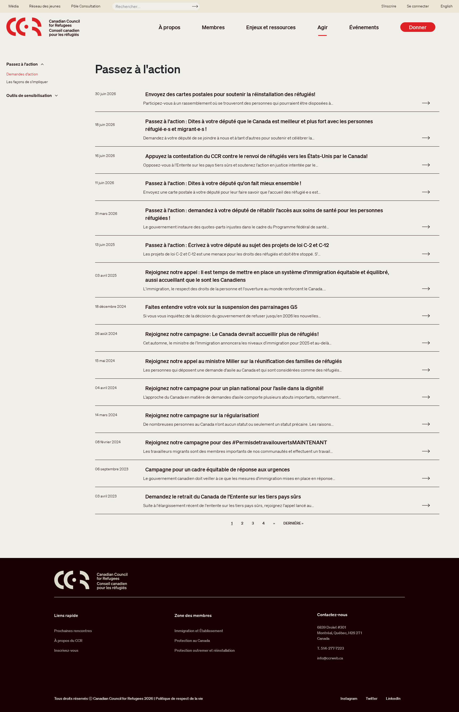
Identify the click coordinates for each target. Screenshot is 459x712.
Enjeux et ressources (271, 27)
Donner (418, 27)
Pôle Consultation (85, 6)
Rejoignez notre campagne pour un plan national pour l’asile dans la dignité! (234, 388)
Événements (364, 27)
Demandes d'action (22, 74)
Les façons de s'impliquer (27, 81)
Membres (213, 27)
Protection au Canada (192, 640)
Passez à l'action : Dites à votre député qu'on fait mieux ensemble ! (223, 183)
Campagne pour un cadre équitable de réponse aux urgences (217, 469)
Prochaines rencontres (73, 630)
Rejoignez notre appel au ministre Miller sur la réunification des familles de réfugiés (243, 361)
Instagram (349, 698)
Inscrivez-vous (66, 650)
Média (13, 6)
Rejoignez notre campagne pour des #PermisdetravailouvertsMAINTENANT (236, 442)
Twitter (371, 698)
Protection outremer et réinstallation (205, 650)
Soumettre (197, 7)
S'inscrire (388, 6)
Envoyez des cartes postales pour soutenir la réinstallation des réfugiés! (230, 94)
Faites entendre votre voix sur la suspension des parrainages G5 (221, 307)
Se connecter (418, 6)
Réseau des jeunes (45, 6)
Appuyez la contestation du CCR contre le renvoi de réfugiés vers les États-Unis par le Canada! (256, 156)
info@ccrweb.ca (330, 658)
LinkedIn (393, 698)
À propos (169, 27)
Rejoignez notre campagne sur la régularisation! (202, 415)
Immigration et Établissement (199, 630)
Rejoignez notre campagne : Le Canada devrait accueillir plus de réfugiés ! (231, 334)
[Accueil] (43, 27)
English (447, 6)
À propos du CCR (68, 640)
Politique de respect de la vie (179, 698)
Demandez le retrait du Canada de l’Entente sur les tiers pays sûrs (223, 496)
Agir (322, 27)
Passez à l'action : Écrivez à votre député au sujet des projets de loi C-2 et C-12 (237, 245)
